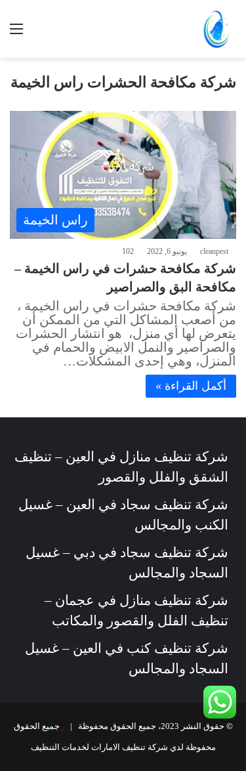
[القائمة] (16, 34)
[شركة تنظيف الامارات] (216, 29)
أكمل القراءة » (190, 385)
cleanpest (214, 251)
